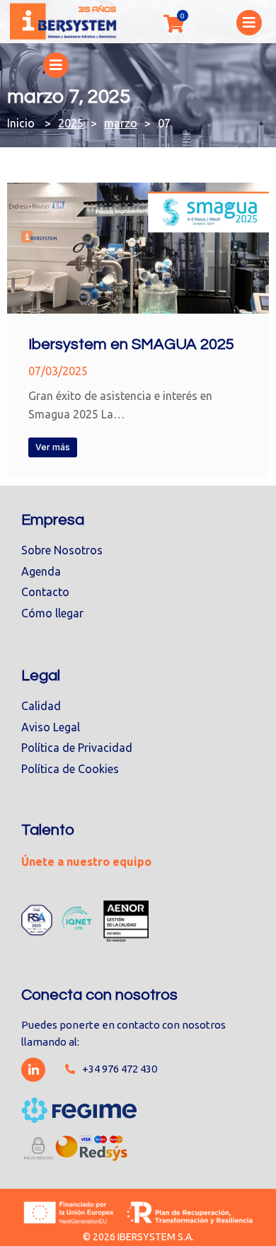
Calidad (41, 705)
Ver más (52, 447)
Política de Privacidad (76, 747)
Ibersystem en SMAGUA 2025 (131, 344)
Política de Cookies (70, 768)
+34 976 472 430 (119, 1069)
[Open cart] (173, 23)
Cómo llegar (52, 613)
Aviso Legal (50, 727)
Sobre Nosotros (62, 550)
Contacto (45, 591)
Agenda (41, 571)
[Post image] (138, 248)
